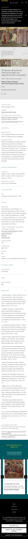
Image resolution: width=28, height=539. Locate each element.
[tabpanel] (14, 476)
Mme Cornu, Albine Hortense (9, 231)
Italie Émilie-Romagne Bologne (10, 83)
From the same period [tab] (14, 453)
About (14, 504)
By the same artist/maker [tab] (14, 452)
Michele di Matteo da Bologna (9, 82)
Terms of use (14, 509)
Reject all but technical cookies (14, 530)
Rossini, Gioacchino (6, 233)
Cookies (14, 512)
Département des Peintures (8, 112)
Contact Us (14, 506)
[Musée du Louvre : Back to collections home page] (14, 2)
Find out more (18, 521)
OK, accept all (14, 526)
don (2, 284)
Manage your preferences (14, 535)
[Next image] (25, 63)
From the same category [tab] (14, 454)
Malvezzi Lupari (5, 237)
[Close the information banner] (26, 15)
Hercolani (4, 235)
